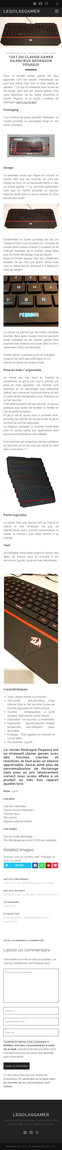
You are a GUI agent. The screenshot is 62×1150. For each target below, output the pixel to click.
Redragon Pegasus (36, 918)
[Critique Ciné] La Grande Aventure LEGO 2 (30, 894)
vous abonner (46, 1052)
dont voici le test (26, 102)
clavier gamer (12, 918)
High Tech (49, 53)
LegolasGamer (21, 11)
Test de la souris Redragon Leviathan (28, 883)
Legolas (34, 53)
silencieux (10, 921)
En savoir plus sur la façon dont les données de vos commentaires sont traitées (29, 1082)
